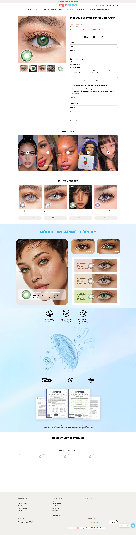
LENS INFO (74, 121)
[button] (19, 5)
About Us (20, 510)
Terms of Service (56, 515)
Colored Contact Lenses (24, 508)
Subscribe (113, 522)
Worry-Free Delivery (56, 505)
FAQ (53, 501)
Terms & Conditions (56, 513)
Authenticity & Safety (23, 503)
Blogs (19, 501)
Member (20, 513)
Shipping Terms (55, 508)
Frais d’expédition (74, 26)
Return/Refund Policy (56, 503)
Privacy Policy (55, 510)
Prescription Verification (23, 505)
